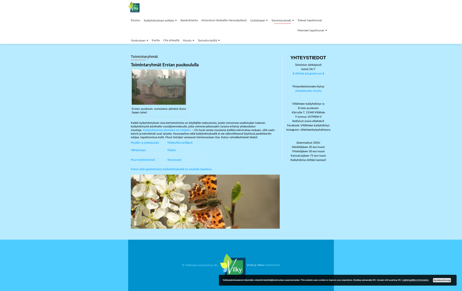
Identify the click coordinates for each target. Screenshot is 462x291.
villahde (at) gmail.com (308, 73)
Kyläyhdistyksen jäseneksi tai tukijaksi (166, 130)
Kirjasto (171, 150)
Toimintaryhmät (281, 20)
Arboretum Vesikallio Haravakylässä (224, 20)
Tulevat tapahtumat (309, 20)
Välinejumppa (138, 150)
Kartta (156, 40)
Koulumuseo (174, 160)
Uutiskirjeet (257, 20)
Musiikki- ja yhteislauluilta (145, 143)
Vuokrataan (138, 40)
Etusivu (135, 20)
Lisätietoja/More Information (415, 280)
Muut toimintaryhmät (143, 160)
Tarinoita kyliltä (207, 40)
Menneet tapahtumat (310, 30)
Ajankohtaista (189, 20)
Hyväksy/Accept (442, 280)
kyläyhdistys (272, 265)
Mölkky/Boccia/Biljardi (179, 143)
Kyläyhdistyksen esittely (159, 20)
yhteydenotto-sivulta (308, 90)
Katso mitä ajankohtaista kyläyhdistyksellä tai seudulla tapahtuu (171, 169)
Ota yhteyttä (171, 40)
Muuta (187, 40)
